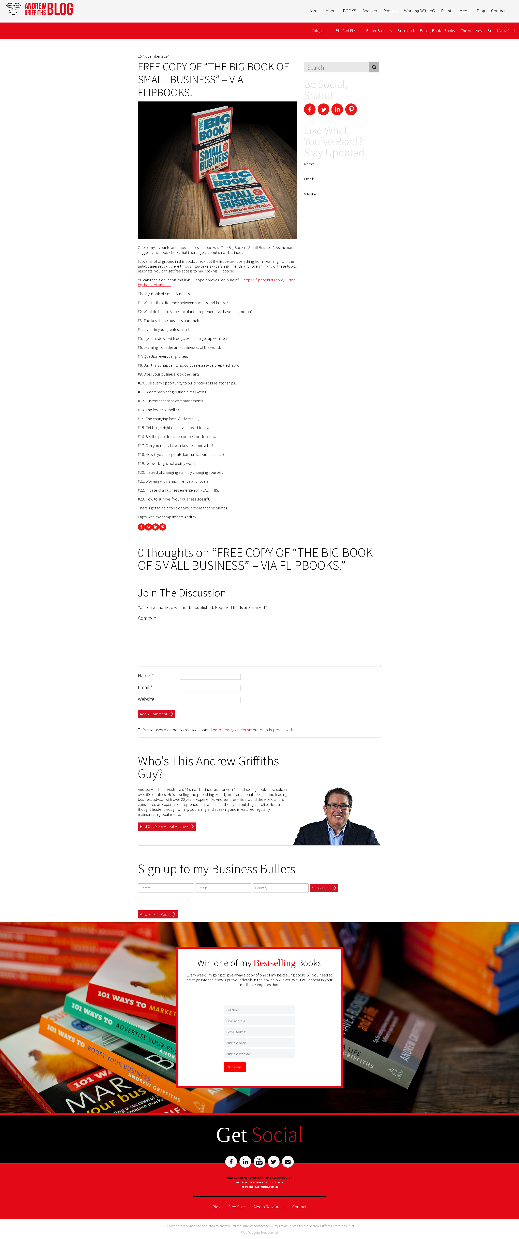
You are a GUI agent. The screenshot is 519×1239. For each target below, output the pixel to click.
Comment (148, 618)
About (331, 11)
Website (146, 699)
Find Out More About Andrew (164, 826)
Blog (481, 11)
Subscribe (320, 887)
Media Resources (269, 1207)
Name (145, 676)
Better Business (379, 30)
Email (145, 687)
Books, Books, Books (437, 30)
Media (465, 11)
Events (447, 11)
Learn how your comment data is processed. (252, 730)
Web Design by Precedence (259, 1232)
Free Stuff (237, 1207)
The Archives (471, 30)
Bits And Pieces (348, 30)
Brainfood (406, 30)
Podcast (390, 11)
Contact (498, 11)
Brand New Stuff (501, 30)
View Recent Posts (154, 914)
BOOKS (349, 11)
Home (314, 11)
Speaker (369, 11)
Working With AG (419, 11)
